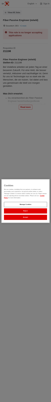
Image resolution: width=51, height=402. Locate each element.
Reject (25, 211)
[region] (25, 201)
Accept (25, 217)
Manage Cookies (25, 204)
